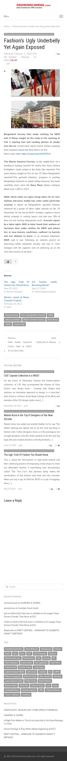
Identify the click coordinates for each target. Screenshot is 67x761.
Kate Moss (55, 662)
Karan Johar (26, 662)
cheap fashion (11, 315)
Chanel (57, 649)
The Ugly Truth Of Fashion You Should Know (26, 454)
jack (8, 63)
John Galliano (11, 662)
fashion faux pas (12, 658)
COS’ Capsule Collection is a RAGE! (21, 375)
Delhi (7, 653)
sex (48, 685)
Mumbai (57, 676)
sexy (55, 685)
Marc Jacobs (45, 676)
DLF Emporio (40, 653)
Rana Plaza (53, 319)
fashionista (29, 658)
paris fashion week (13, 681)
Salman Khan (37, 685)
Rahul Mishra (45, 681)
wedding (26, 694)
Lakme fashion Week (14, 671)
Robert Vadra (11, 685)
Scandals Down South (28, 608)
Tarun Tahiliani (12, 694)
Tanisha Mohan (53, 690)
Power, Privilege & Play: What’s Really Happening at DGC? (30, 729)
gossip (46, 658)
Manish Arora (30, 676)
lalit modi (31, 671)
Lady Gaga (39, 667)
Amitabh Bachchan (13, 649)
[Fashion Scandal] (33, 6)
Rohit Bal (24, 685)
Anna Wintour (32, 649)
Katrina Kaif (10, 667)
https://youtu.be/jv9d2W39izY (36, 153)
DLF (29, 653)
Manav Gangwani (13, 676)
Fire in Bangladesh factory (33, 315)
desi (15, 653)
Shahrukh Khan (12, 690)
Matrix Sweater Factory (34, 319)
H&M (50, 315)
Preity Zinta (31, 681)
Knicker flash (25, 667)
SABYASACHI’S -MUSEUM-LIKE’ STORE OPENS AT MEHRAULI (31, 710)
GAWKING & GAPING (30, 603)
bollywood (46, 649)
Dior (22, 653)
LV (50, 671)
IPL (54, 658)
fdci (38, 658)
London (42, 671)
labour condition (12, 319)
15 (56, 445)
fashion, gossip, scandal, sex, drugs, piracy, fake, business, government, (29, 34)
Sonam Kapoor (29, 690)
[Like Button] (8, 261)
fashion (52, 653)
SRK (41, 690)
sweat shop (19, 324)
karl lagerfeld (41, 662)
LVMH (56, 671)
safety (8, 324)
